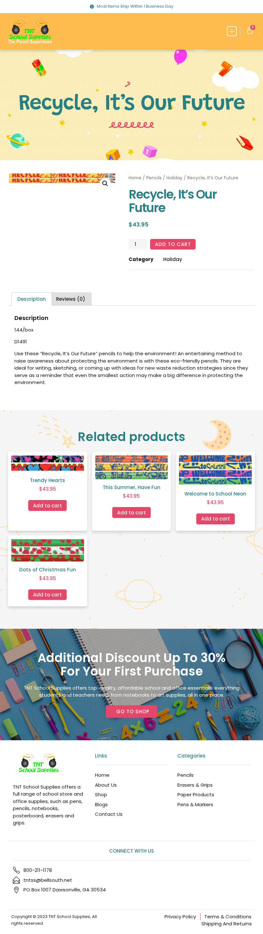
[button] (232, 31)
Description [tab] (31, 299)
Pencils (154, 178)
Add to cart (173, 244)
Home (135, 178)
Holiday (174, 178)
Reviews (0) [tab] (70, 299)
